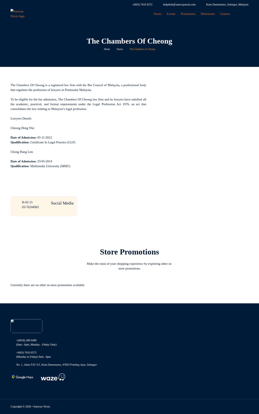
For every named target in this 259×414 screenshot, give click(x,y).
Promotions (188, 14)
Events (171, 14)
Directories (208, 14)
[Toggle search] (243, 13)
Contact (225, 14)
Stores (158, 14)
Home (107, 49)
